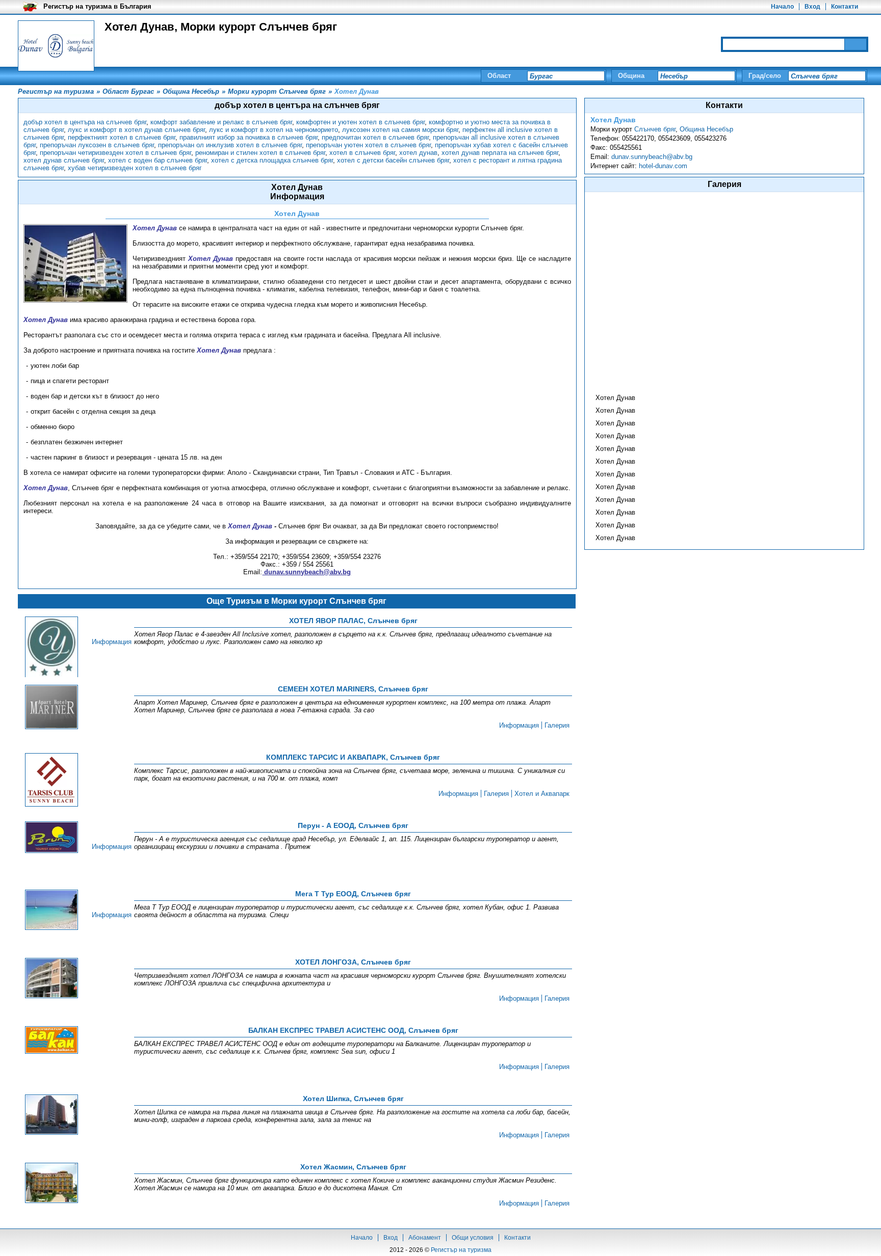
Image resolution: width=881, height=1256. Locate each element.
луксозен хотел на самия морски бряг (400, 129)
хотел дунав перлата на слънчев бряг (500, 152)
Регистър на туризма (461, 1249)
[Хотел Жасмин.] (51, 1184)
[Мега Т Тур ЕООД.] (51, 910)
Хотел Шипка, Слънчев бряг (353, 1098)
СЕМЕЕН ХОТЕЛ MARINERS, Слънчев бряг (353, 689)
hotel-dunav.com (663, 166)
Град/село (764, 75)
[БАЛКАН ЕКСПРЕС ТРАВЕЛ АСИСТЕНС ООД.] (51, 1040)
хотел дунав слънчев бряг (63, 160)
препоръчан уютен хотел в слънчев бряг (368, 145)
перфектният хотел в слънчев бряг (121, 137)
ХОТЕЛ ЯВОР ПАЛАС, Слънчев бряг (353, 621)
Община (631, 75)
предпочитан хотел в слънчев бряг (375, 137)
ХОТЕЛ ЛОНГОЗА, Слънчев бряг (353, 962)
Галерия (557, 725)
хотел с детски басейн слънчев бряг (393, 160)
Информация (112, 642)
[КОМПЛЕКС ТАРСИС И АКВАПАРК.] (51, 780)
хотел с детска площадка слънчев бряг (272, 160)
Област (499, 75)
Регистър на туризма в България (97, 6)
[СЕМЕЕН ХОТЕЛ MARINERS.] (51, 708)
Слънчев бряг (655, 129)
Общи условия (473, 1237)
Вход (812, 6)
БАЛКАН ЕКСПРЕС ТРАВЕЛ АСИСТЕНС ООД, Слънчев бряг (353, 1030)
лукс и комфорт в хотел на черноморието (273, 129)
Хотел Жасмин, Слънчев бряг (353, 1167)
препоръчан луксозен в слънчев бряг (97, 145)
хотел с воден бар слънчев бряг (157, 160)
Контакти (844, 6)
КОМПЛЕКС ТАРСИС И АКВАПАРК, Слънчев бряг (353, 757)
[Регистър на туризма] (56, 45)
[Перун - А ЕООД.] (51, 837)
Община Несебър (706, 129)
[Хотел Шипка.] (51, 1115)
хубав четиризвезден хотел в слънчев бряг (135, 168)
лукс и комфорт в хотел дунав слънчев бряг (136, 129)
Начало (782, 6)
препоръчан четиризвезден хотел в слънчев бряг (115, 152)
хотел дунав (418, 152)
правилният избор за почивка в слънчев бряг (248, 137)
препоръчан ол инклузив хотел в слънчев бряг (230, 145)
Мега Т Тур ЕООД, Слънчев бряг (353, 894)
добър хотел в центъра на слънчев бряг (84, 122)
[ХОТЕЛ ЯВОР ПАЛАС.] (51, 649)
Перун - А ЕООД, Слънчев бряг (353, 825)
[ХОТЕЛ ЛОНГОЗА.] (51, 979)
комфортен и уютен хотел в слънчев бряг (360, 122)
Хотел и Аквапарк (541, 793)
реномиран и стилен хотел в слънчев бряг (260, 152)
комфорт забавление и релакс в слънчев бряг (221, 122)
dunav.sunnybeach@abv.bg (651, 157)
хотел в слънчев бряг (362, 152)
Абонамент (424, 1237)
